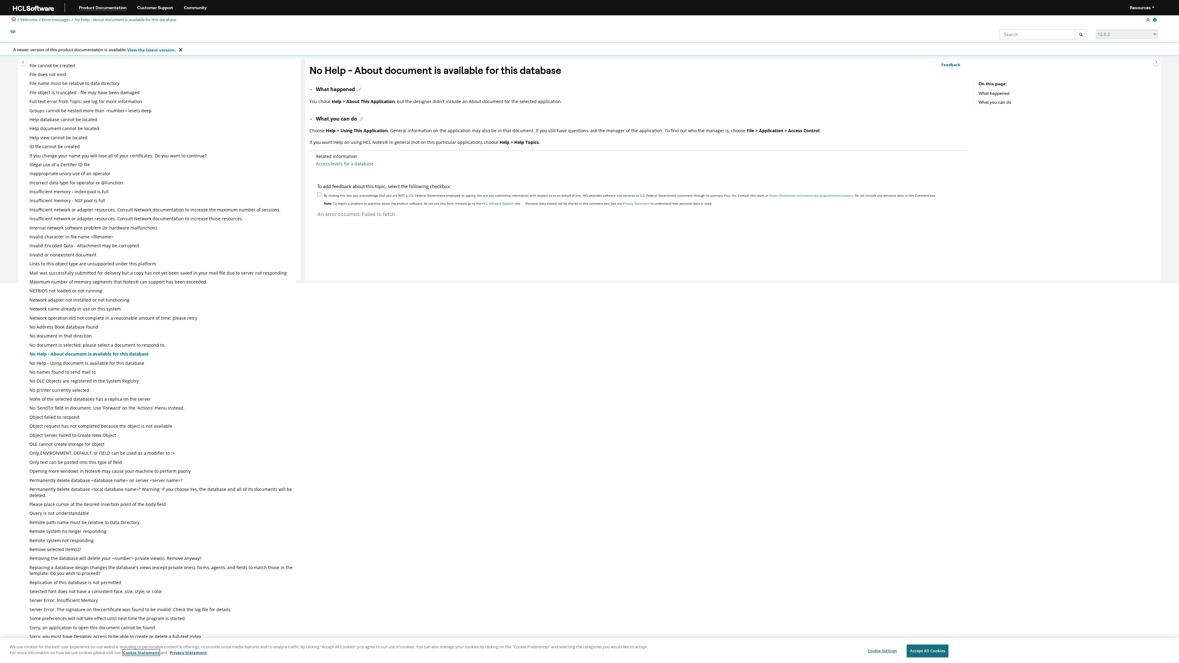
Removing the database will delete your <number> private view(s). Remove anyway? (115, 558)
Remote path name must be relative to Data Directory (84, 522)
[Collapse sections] (1148, 20)
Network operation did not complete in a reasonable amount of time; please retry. (113, 318)
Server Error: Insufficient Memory (63, 600)
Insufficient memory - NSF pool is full (67, 200)
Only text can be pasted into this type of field (75, 462)
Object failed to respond (54, 417)
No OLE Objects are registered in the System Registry (84, 381)
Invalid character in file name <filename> (71, 237)
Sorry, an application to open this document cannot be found (92, 627)
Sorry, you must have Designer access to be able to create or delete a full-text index (115, 636)
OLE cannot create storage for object (66, 444)
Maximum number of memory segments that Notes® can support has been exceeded (117, 282)
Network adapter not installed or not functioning (79, 300)
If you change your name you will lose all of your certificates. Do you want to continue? (118, 156)
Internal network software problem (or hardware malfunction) (93, 228)
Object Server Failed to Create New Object (72, 435)
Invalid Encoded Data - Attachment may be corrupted (84, 246)
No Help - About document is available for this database (125, 19)
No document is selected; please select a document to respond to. (97, 345)
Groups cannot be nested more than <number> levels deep (90, 111)
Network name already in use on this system (75, 309)
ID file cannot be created (54, 146)
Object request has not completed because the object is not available (100, 426)
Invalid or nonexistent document (62, 255)
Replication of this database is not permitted (75, 582)
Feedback (950, 64)
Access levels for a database (345, 164)
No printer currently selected (59, 390)
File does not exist (47, 74)
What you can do (995, 102)
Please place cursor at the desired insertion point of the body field (97, 504)
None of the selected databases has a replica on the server (90, 399)
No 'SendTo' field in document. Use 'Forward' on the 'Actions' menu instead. (107, 408)
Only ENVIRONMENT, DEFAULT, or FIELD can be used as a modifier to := (102, 453)
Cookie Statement (141, 652)
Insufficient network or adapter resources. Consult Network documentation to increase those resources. (136, 219)
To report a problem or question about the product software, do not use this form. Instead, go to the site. (422, 203)
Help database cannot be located (63, 119)
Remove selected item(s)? (55, 549)
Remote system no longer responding (68, 531)
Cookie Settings (882, 650)
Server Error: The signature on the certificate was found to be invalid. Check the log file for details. (130, 609)
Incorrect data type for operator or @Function (76, 183)
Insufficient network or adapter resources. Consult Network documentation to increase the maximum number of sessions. (155, 210)
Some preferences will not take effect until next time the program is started (107, 618)
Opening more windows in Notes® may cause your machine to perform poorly (110, 471)
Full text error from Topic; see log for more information (85, 101)
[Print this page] (1155, 20)
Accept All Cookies (927, 650)
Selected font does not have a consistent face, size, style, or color (95, 591)
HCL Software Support (498, 203)
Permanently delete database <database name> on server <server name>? (105, 480)
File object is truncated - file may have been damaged (84, 92)
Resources (1140, 7)
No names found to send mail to (62, 372)
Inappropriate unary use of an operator (70, 173)
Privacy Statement (636, 203)
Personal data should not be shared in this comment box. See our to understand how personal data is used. (618, 203)
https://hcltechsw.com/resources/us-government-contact (811, 195)
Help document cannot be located (64, 128)
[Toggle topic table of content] (1156, 62)
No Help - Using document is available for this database (86, 363)
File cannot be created (52, 65)
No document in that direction (60, 336)
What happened (994, 93)
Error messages (56, 19)
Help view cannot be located (58, 138)
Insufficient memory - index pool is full (69, 192)
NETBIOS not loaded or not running (65, 291)
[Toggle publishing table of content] (23, 62)
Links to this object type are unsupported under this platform (92, 264)
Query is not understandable (59, 513)
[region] (589, 650)
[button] (27, 66)
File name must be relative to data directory (74, 83)
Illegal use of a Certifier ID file (59, 165)
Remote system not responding (61, 540)
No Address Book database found (63, 327)
